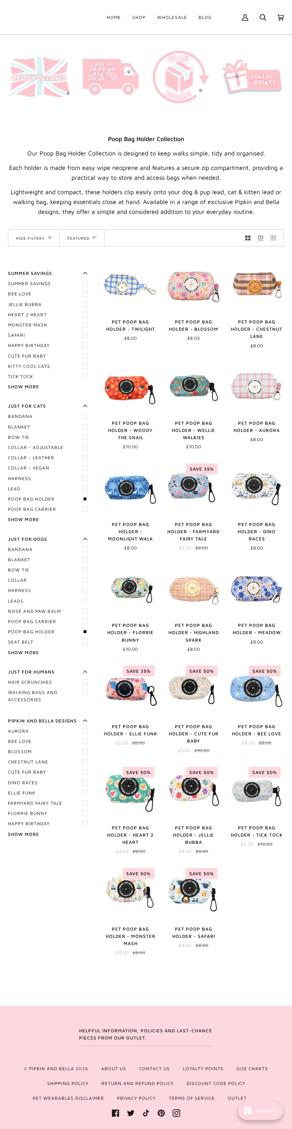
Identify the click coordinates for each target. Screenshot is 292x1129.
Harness (19, 478)
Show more (23, 386)
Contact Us (154, 1068)
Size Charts (252, 1068)
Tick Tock (20, 376)
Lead (14, 488)
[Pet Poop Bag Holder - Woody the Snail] (130, 386)
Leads (16, 601)
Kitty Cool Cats (29, 366)
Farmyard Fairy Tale (35, 803)
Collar (17, 580)
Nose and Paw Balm (34, 611)
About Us (113, 1068)
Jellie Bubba (25, 304)
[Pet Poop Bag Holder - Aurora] (256, 386)
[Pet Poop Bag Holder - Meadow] (256, 588)
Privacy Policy (136, 1098)
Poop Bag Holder (31, 499)
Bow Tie (18, 437)
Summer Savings (29, 283)
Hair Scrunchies (30, 682)
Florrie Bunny (28, 813)
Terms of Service (192, 1098)
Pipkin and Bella (51, 1068)
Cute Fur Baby (27, 356)
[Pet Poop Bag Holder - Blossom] (193, 285)
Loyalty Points (203, 1068)
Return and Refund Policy (138, 1083)
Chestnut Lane (28, 762)
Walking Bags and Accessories (32, 695)
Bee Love (20, 294)
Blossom (20, 751)
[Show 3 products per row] (260, 238)
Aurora (18, 731)
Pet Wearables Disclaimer (68, 1098)
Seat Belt (20, 642)
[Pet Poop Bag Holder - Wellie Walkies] (193, 386)
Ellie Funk (21, 793)
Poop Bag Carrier (32, 509)
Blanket (19, 427)
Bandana (20, 416)
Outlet (237, 1098)
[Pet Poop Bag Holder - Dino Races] (256, 487)
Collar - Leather (31, 457)
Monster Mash (27, 325)
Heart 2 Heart (27, 314)
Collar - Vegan (28, 468)
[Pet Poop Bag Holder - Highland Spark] (193, 588)
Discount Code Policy (216, 1083)
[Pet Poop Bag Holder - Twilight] (130, 285)
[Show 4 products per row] (275, 238)
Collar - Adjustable (35, 447)
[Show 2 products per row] (247, 238)
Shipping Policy (68, 1083)
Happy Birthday (29, 345)
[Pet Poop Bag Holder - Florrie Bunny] (130, 588)
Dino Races (23, 782)
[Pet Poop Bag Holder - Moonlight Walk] (130, 487)
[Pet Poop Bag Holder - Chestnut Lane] (256, 285)
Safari (16, 335)
